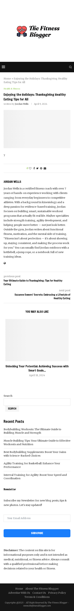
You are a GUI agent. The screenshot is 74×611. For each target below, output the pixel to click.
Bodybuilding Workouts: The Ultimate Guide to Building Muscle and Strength (32, 431)
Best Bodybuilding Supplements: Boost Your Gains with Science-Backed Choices (35, 453)
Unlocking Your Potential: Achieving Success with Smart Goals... (37, 368)
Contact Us (39, 592)
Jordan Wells (22, 104)
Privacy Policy (57, 592)
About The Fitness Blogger (42, 588)
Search (8, 395)
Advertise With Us (19, 592)
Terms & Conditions (37, 597)
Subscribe (37, 533)
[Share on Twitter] (37, 168)
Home (7, 78)
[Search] (70, 67)
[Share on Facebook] (34, 168)
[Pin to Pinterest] (41, 168)
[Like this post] (30, 168)
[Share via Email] (45, 168)
